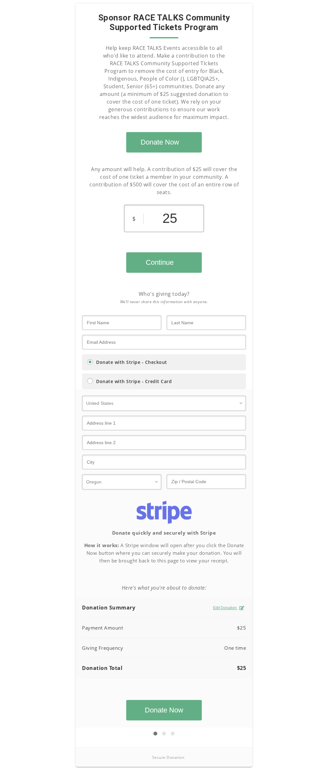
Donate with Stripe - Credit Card (134, 381)
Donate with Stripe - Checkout (131, 362)
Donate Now (160, 142)
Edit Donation (225, 608)
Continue (160, 262)
